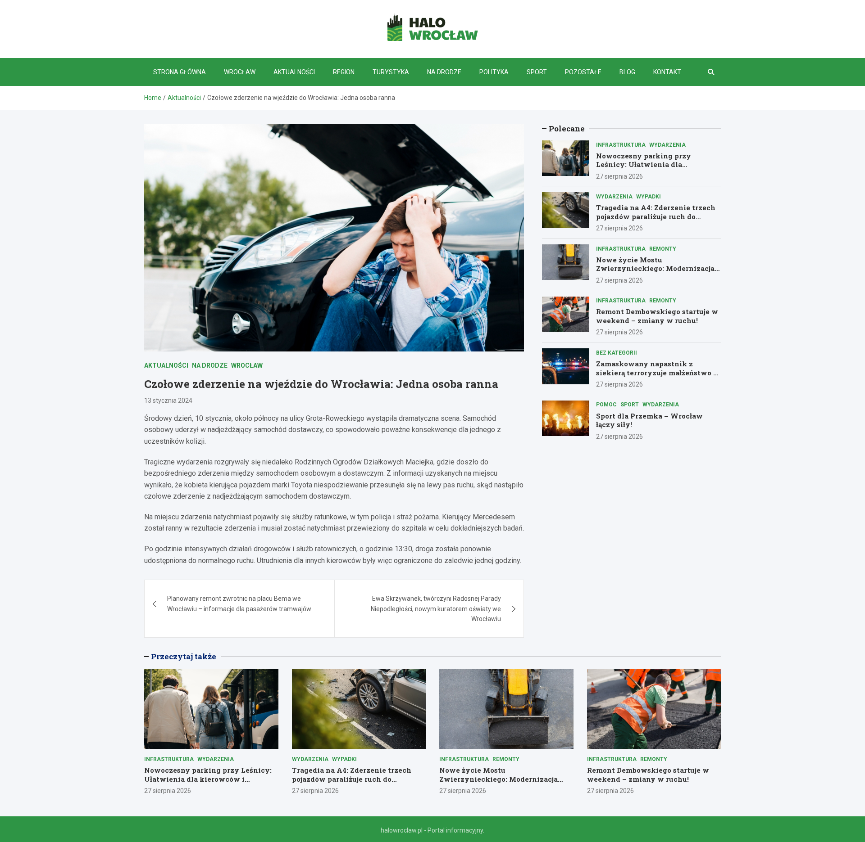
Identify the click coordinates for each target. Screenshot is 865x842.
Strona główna (179, 72)
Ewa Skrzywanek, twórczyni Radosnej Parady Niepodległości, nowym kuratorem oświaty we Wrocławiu (436, 608)
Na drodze (444, 72)
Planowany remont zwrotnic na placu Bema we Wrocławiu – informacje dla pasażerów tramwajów (239, 603)
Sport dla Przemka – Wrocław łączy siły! (649, 420)
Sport (537, 72)
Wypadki (648, 196)
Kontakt (667, 72)
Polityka (494, 72)
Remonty (662, 248)
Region (344, 72)
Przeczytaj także (183, 656)
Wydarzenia (667, 144)
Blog (627, 72)
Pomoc (606, 404)
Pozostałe (583, 72)
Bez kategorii (616, 352)
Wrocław (239, 72)
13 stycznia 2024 (168, 400)
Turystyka (391, 72)
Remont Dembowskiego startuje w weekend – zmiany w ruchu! (657, 316)
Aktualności (294, 72)
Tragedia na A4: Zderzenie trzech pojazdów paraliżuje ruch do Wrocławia (655, 216)
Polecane (567, 128)
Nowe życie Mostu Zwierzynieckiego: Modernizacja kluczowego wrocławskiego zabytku (655, 272)
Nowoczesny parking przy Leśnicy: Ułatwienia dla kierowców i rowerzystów (643, 164)
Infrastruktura (621, 144)
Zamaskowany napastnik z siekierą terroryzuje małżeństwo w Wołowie (658, 372)
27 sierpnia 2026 (619, 176)
